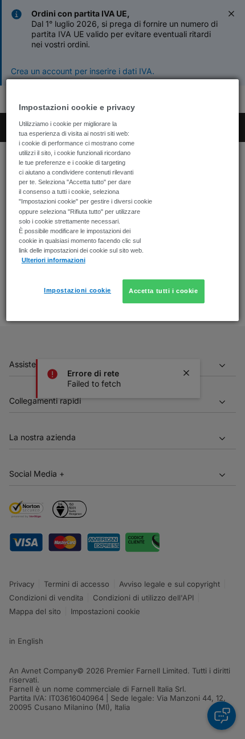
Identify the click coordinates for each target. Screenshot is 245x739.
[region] (122, 199)
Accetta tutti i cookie (163, 290)
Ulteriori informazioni (53, 260)
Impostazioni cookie (77, 290)
